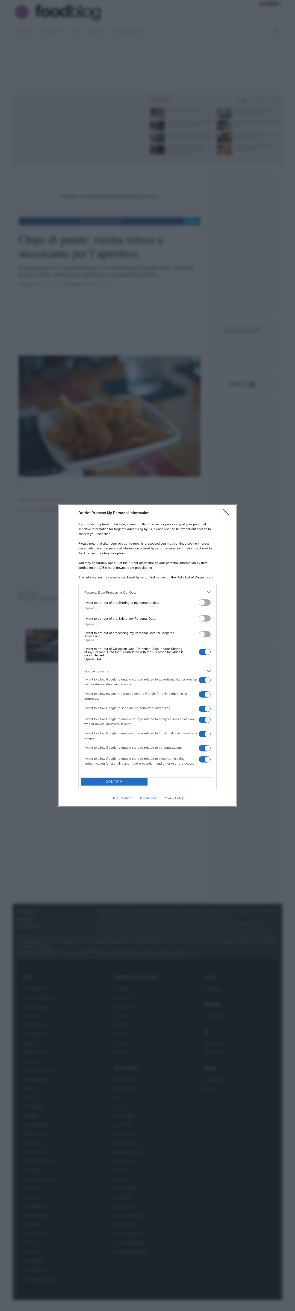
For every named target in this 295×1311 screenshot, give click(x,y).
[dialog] (147, 655)
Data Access (147, 798)
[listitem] (147, 592)
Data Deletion (121, 798)
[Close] (227, 513)
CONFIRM (114, 781)
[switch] (205, 602)
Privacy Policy (174, 798)
